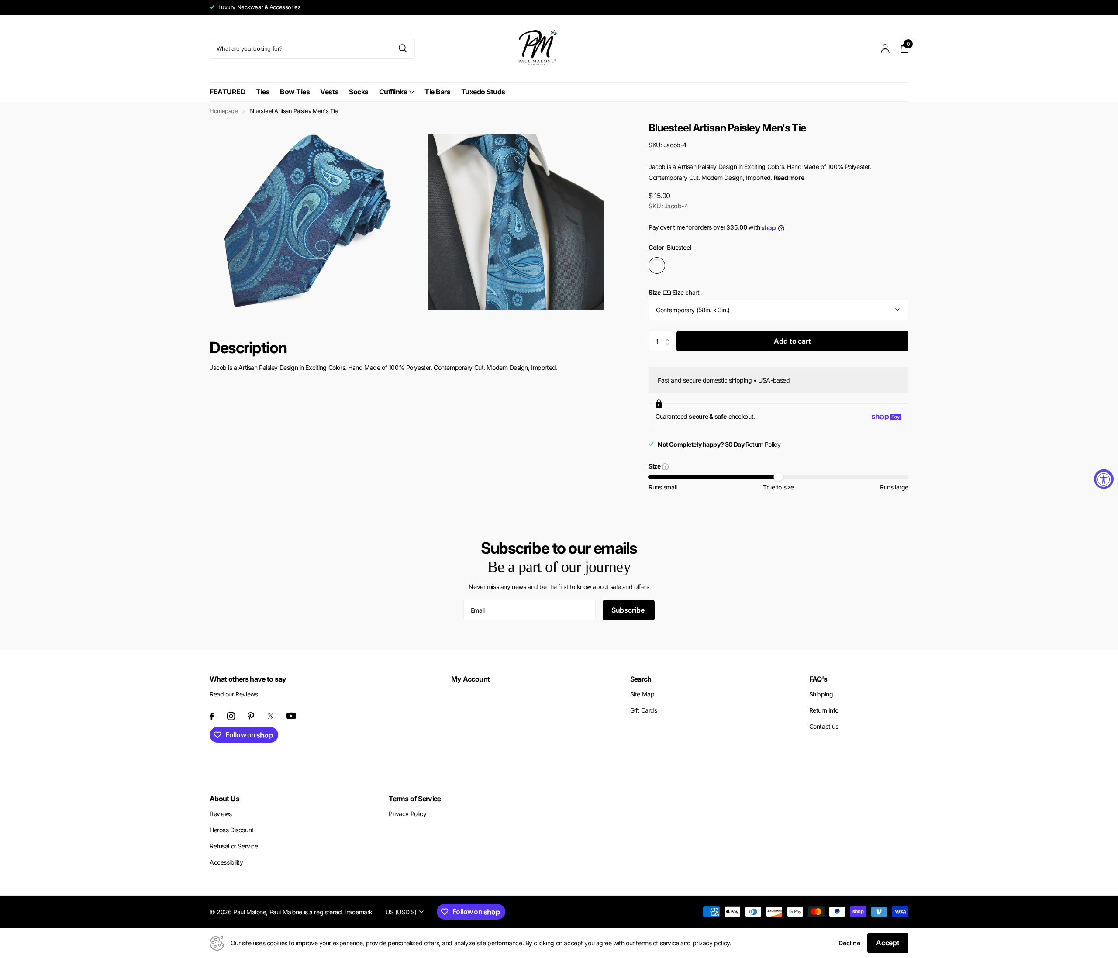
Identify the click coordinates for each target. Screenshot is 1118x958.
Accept (888, 942)
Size (674, 292)
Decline (849, 943)
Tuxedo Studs (483, 91)
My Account (470, 679)
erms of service (658, 943)
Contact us (823, 726)
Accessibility (226, 862)
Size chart (686, 292)
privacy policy (711, 943)
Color (670, 247)
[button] (669, 334)
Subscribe (628, 610)
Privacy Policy (407, 813)
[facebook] (212, 716)
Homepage (224, 110)
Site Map (642, 694)
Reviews (221, 813)
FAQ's (818, 679)
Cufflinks (393, 91)
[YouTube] (291, 716)
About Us (224, 798)
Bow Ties (295, 91)
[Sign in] (885, 49)
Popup (665, 466)
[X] (270, 716)
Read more (789, 177)
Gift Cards (643, 710)
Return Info (823, 710)
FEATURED (227, 91)
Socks (359, 91)
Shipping (821, 694)
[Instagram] (231, 716)
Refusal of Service (234, 846)
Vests (329, 91)
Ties (262, 91)
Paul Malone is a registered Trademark (321, 912)
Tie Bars (437, 91)
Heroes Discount (232, 830)
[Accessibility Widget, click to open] (1104, 479)
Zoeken (403, 49)
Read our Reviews (234, 694)
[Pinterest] (251, 716)
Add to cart (792, 341)
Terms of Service (415, 798)
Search (641, 679)
